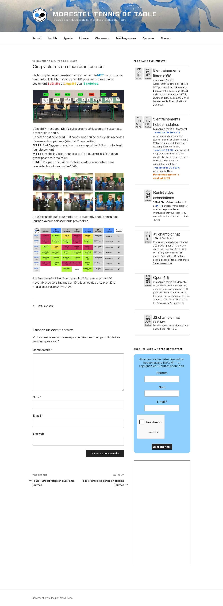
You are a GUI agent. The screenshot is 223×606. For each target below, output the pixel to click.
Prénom (161, 372)
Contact (165, 38)
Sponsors (148, 38)
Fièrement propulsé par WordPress (52, 597)
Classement (102, 38)
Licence (84, 38)
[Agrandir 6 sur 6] (119, 196)
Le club (52, 38)
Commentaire (42, 350)
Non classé (46, 305)
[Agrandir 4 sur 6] (57, 196)
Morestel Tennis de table (105, 13)
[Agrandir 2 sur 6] (88, 177)
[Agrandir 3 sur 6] (119, 177)
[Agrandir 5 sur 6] (88, 196)
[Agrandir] (119, 232)
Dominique (70, 61)
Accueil (36, 38)
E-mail (38, 415)
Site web (38, 434)
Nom (37, 397)
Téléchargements (126, 38)
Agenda (68, 38)
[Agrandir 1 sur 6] (57, 177)
